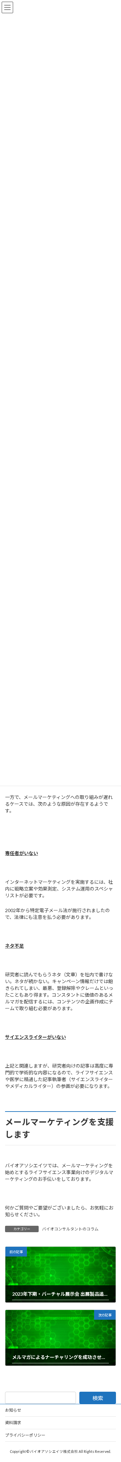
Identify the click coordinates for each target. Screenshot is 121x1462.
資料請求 (13, 1422)
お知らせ (13, 1410)
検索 (97, 1398)
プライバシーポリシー (25, 1435)
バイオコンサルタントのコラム (70, 1229)
